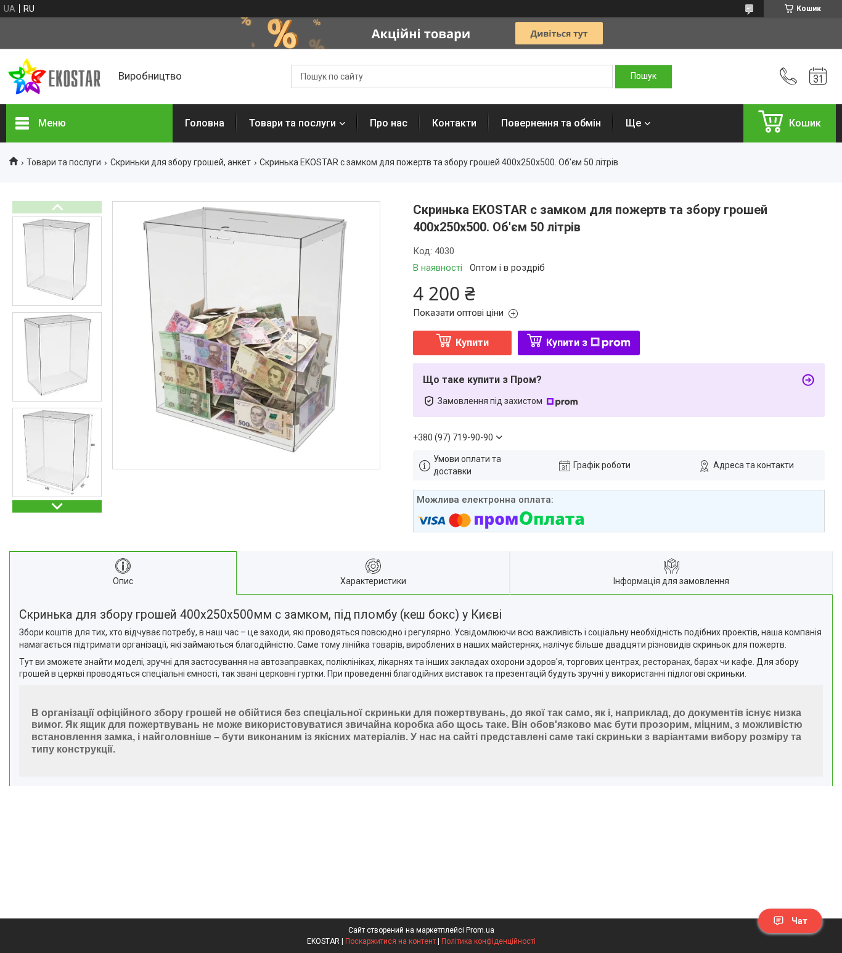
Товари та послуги (292, 123)
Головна (204, 123)
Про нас (388, 123)
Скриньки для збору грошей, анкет (180, 162)
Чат (799, 921)
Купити (472, 343)
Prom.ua (480, 930)
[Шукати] (643, 76)
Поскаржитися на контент (390, 941)
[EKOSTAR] (56, 77)
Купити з (566, 343)
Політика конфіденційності (488, 941)
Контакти (454, 123)
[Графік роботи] (818, 76)
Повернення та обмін (551, 123)
